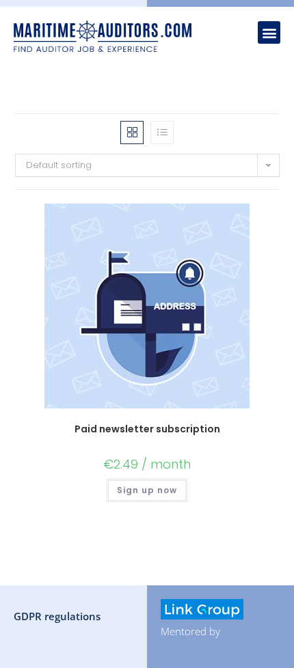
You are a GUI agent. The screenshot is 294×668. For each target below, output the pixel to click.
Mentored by (190, 631)
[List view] (162, 132)
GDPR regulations (57, 616)
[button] (269, 32)
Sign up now (147, 490)
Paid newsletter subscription (147, 429)
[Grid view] (132, 132)
